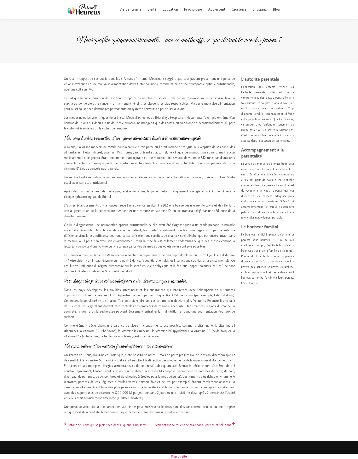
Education (170, 9)
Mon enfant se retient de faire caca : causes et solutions (193, 425)
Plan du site (179, 456)
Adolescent (216, 9)
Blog (276, 9)
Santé (152, 9)
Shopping (260, 9)
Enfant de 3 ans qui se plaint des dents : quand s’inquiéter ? (107, 427)
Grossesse (239, 9)
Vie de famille (130, 9)
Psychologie (193, 9)
